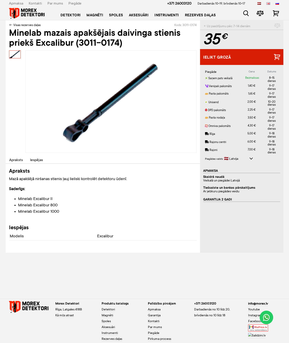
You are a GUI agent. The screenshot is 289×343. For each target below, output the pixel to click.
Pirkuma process (159, 339)
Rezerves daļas (200, 15)
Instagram (255, 315)
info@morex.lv (258, 304)
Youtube (254, 310)
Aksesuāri (139, 15)
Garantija (154, 315)
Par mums (55, 4)
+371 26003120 (179, 4)
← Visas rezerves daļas (25, 25)
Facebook (255, 321)
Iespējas (36, 160)
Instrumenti (166, 15)
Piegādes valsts (214, 159)
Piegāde (75, 4)
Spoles (116, 15)
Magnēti (94, 15)
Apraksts (16, 160)
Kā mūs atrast (64, 315)
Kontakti (35, 4)
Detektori (71, 15)
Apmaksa (16, 4)
